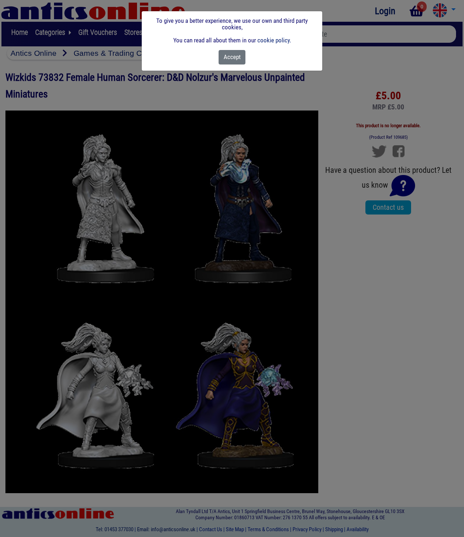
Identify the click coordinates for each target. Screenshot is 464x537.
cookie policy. (274, 40)
